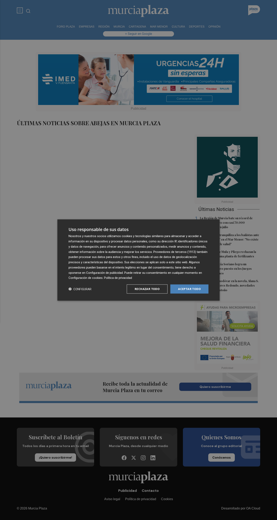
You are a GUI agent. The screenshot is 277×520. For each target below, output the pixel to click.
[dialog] (138, 260)
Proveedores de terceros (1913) (174, 252)
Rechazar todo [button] (147, 289)
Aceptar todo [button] (189, 289)
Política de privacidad (118, 278)
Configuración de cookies (86, 278)
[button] (80, 289)
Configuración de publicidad (104, 272)
